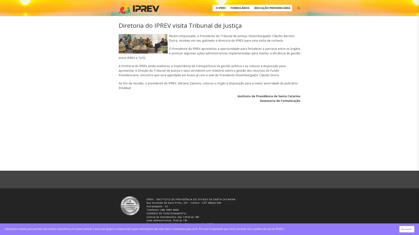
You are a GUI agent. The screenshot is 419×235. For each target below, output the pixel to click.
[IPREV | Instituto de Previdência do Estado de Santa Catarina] (139, 7)
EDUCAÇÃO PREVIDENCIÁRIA (272, 8)
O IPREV (221, 8)
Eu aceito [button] (407, 229)
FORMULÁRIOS (240, 8)
